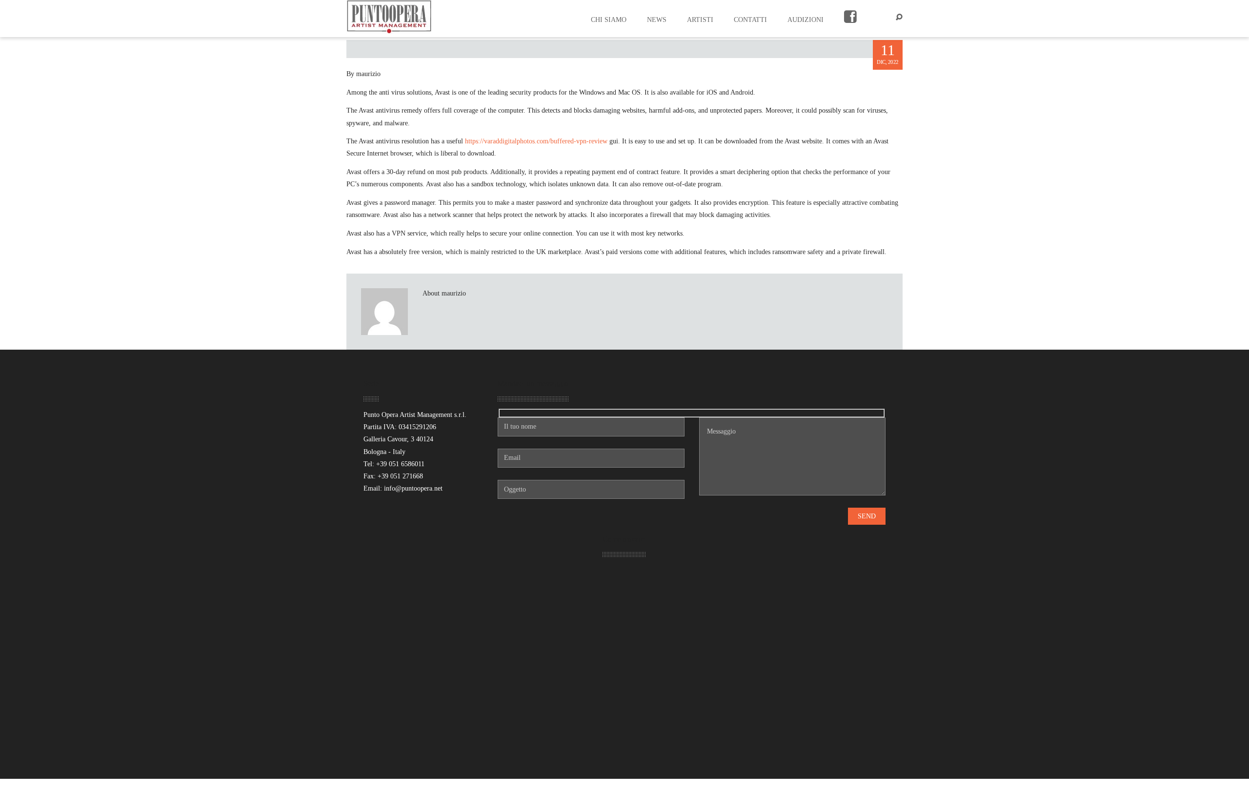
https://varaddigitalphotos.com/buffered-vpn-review (536, 141)
